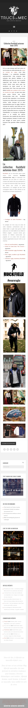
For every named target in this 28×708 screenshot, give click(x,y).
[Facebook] (11, 31)
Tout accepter (7, 705)
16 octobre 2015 (5, 443)
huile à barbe (16, 507)
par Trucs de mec (11, 443)
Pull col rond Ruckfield (11, 244)
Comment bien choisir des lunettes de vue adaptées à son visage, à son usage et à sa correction (13, 595)
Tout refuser (14, 705)
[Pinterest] (14, 31)
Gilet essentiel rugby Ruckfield (13, 250)
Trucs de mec (7, 625)
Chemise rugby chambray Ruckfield (15, 258)
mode (14, 41)
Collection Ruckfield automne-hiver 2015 (14, 44)
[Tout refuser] (26, 703)
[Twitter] (9, 31)
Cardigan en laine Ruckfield (13, 219)
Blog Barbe (16, 517)
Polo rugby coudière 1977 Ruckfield (15, 254)
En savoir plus (21, 705)
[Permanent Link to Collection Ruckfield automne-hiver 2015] (14, 65)
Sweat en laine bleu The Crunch (14, 246)
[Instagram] (16, 31)
